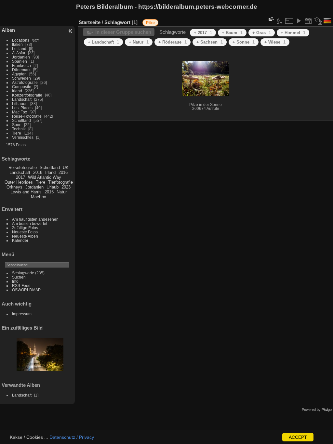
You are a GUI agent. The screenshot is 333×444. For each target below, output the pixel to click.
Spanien (19, 61)
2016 (63, 172)
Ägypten (19, 74)
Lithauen (20, 103)
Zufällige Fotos (25, 228)
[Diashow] (298, 21)
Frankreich (21, 65)
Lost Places (22, 108)
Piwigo (327, 409)
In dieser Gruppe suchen (123, 32)
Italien (17, 44)
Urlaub (53, 187)
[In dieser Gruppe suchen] (270, 19)
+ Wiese (275, 42)
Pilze (150, 22)
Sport (16, 125)
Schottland (21, 120)
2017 (20, 177)
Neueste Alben (25, 236)
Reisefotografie (22, 167)
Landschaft (22, 99)
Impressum (22, 314)
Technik (19, 129)
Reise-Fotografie (27, 116)
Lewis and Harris (26, 191)
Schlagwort (117, 22)
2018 (37, 172)
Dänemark (21, 70)
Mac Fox (19, 112)
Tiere (16, 133)
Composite (21, 87)
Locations (20, 40)
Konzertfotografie (27, 95)
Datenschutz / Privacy (71, 437)
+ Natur (139, 42)
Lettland (19, 48)
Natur (62, 191)
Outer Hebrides (19, 182)
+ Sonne (244, 42)
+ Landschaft (103, 42)
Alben (8, 30)
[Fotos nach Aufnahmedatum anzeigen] (318, 21)
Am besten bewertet (29, 223)
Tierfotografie (60, 182)
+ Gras (261, 32)
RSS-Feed (21, 285)
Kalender (20, 240)
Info (15, 281)
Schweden (21, 78)
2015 (49, 191)
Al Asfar (18, 53)
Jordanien (21, 57)
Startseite (89, 22)
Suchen (19, 277)
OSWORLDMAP (26, 290)
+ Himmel (293, 32)
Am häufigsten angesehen (35, 219)
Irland (17, 91)
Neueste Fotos (25, 232)
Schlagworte (23, 273)
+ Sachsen (209, 42)
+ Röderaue (172, 42)
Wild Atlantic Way (44, 177)
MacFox (38, 196)
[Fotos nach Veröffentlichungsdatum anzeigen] (308, 21)
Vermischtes (22, 137)
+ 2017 (203, 32)
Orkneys (14, 187)
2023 (66, 187)
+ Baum (232, 32)
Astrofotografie (25, 82)
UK (66, 167)
